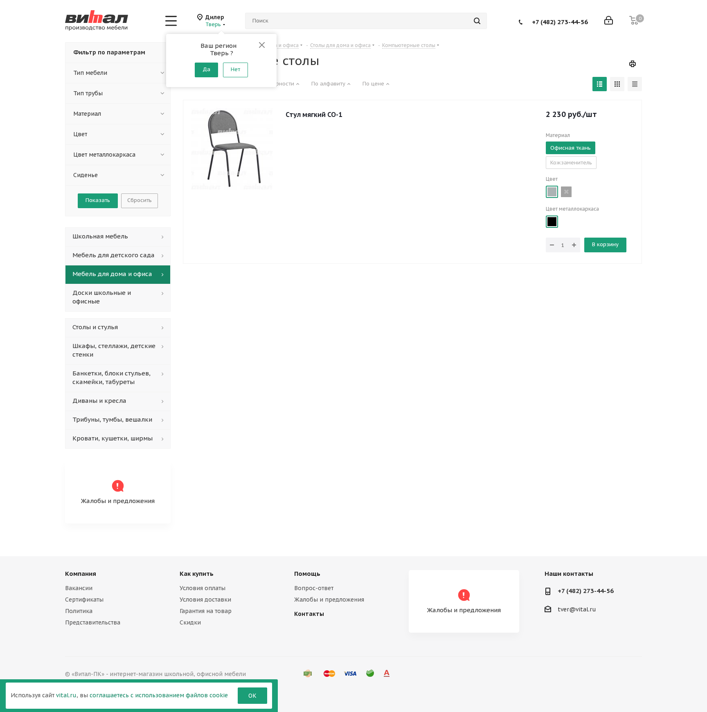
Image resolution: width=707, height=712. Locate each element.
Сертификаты (84, 599)
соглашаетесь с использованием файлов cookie (159, 695)
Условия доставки (205, 599)
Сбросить (139, 200)
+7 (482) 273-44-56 (560, 21)
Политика (78, 611)
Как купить (197, 573)
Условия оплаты (202, 588)
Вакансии (78, 588)
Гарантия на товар (206, 611)
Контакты (309, 614)
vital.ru (66, 695)
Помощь (307, 573)
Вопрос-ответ (313, 588)
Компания (80, 573)
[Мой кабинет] (608, 21)
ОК (252, 695)
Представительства (92, 622)
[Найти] (477, 21)
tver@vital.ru (577, 609)
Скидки (190, 622)
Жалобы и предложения (329, 599)
